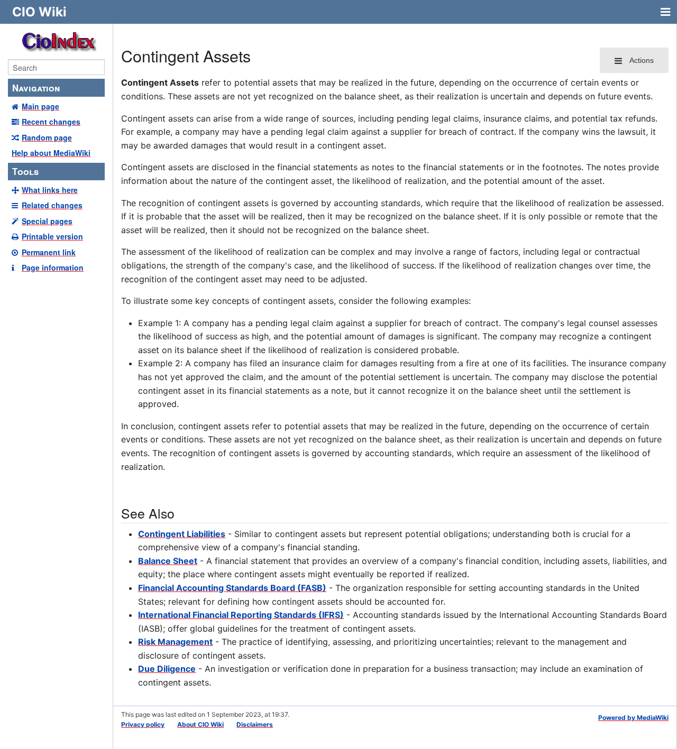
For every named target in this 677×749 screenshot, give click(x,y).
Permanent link (49, 252)
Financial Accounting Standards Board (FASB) (232, 587)
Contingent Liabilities (181, 534)
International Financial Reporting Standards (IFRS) (241, 614)
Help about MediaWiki (51, 152)
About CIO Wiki (200, 724)
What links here (50, 189)
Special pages (47, 221)
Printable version (52, 236)
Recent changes (51, 121)
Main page (40, 106)
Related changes (52, 205)
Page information (53, 267)
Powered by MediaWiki (633, 718)
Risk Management (175, 641)
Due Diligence (167, 668)
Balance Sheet (167, 561)
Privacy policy (142, 724)
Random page (47, 137)
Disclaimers (254, 724)
